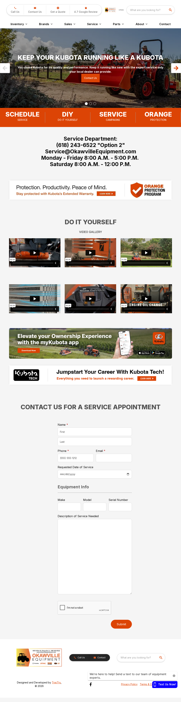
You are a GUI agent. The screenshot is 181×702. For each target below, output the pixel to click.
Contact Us (90, 77)
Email (106, 451)
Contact (165, 24)
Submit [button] (121, 624)
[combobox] (151, 10)
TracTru (56, 682)
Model (87, 500)
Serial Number (118, 500)
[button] (15, 10)
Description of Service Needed (78, 516)
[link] (86, 10)
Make (61, 500)
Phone (63, 451)
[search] (171, 10)
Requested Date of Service (75, 467)
